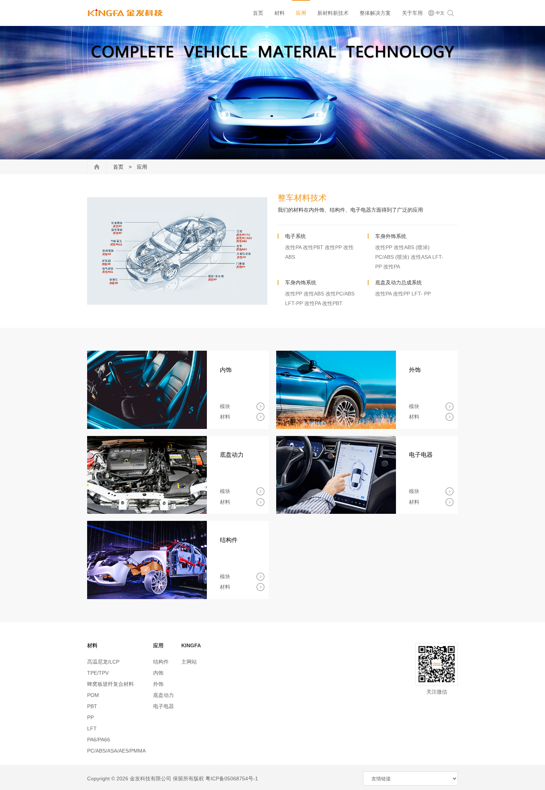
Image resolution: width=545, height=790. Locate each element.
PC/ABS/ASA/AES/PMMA (116, 751)
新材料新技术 (333, 13)
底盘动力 (163, 695)
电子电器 (163, 706)
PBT (92, 706)
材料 (279, 13)
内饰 (158, 673)
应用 (301, 13)
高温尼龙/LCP (103, 662)
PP (90, 717)
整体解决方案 (375, 13)
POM (93, 695)
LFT (92, 728)
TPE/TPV (98, 673)
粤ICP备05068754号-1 (231, 778)
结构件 (161, 662)
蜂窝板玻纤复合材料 (110, 684)
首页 (258, 13)
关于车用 (412, 13)
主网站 (189, 662)
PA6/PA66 (98, 740)
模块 (225, 406)
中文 (439, 13)
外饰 (158, 684)
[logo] (125, 13)
